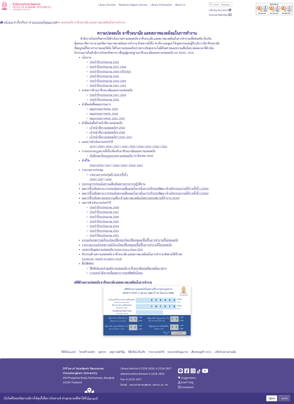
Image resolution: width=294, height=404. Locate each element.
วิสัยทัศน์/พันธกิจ (136, 351)
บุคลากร (102, 351)
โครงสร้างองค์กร (87, 351)
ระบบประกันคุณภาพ (177, 351)
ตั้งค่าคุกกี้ (92, 398)
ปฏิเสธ (272, 398)
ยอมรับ (284, 398)
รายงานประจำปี (156, 351)
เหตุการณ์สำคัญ (117, 351)
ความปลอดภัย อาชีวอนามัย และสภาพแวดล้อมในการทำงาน (91, 22)
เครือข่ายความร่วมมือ (225, 351)
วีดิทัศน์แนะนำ (68, 351)
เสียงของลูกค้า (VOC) (201, 351)
